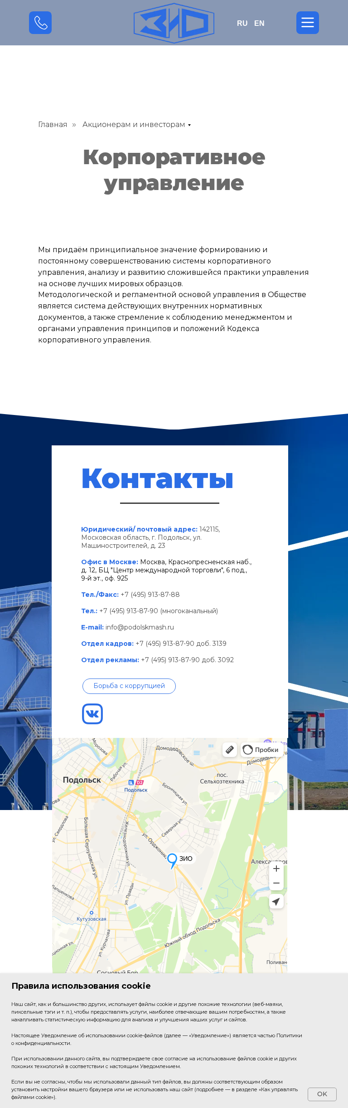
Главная (53, 124)
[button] (129, 686)
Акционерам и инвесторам (133, 124)
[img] (174, 23)
